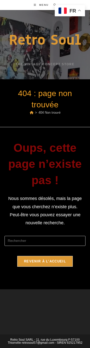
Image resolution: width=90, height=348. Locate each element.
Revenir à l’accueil (45, 261)
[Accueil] (32, 112)
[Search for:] (53, 5)
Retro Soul (45, 40)
